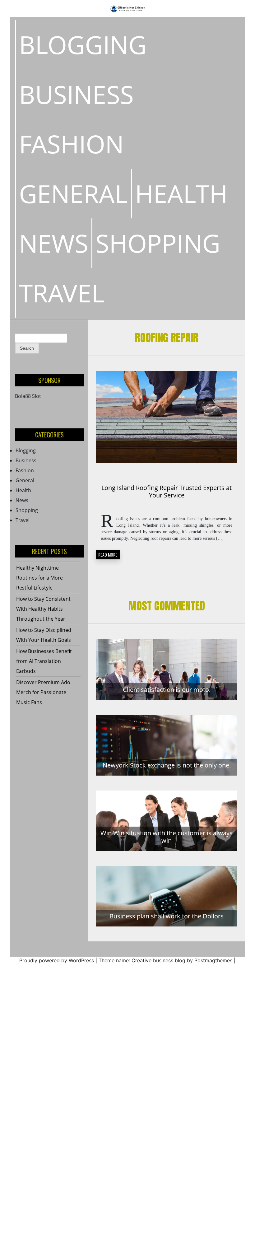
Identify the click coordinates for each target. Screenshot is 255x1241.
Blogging (82, 44)
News (53, 243)
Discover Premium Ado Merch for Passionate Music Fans (43, 692)
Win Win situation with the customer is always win (166, 837)
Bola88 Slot (28, 396)
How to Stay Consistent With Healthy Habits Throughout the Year (43, 608)
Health (181, 193)
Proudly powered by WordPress (56, 960)
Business (76, 94)
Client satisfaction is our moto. (167, 689)
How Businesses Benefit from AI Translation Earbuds (44, 661)
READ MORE (107, 554)
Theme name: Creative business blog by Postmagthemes (165, 960)
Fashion (71, 144)
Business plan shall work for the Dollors (166, 916)
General (73, 193)
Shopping (157, 243)
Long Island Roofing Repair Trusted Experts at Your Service (166, 491)
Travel (61, 293)
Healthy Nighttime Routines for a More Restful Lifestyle (39, 577)
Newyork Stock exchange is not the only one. (167, 765)
